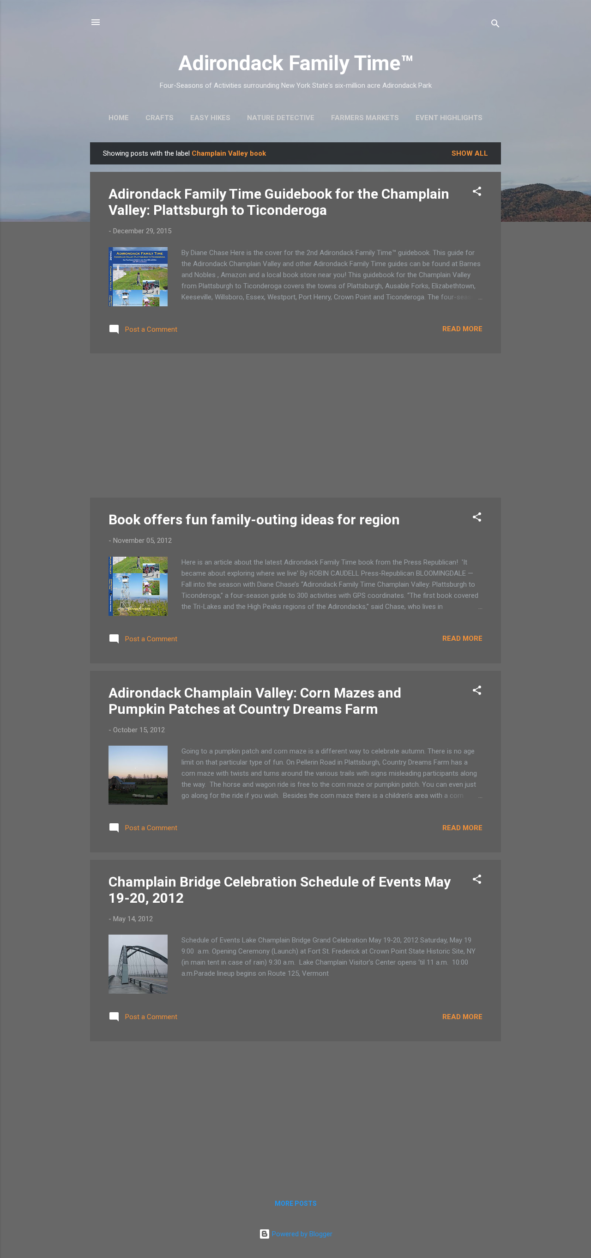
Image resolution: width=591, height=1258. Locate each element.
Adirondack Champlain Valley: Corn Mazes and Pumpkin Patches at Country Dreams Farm (255, 701)
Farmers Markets (365, 118)
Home (119, 118)
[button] (476, 193)
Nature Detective (280, 118)
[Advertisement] (295, 425)
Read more (462, 329)
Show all (470, 153)
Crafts (159, 118)
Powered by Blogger (301, 1234)
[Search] (495, 25)
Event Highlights (449, 118)
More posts (296, 1203)
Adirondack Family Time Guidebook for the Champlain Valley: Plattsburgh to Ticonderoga (279, 202)
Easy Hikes (210, 118)
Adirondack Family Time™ (295, 63)
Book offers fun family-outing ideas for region (254, 519)
